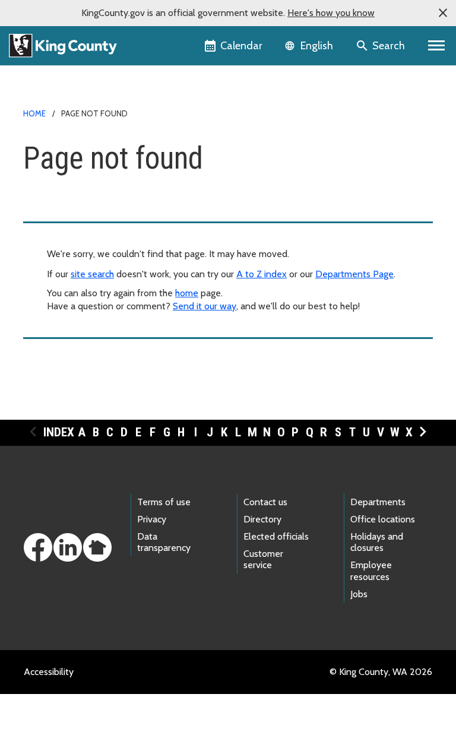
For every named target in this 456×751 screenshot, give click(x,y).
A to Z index (261, 274)
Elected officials (276, 536)
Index (58, 432)
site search (92, 274)
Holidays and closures (376, 542)
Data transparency (164, 542)
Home (34, 113)
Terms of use (164, 502)
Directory (262, 519)
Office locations (382, 519)
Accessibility (49, 671)
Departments (378, 502)
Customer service (263, 559)
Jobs (359, 594)
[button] (443, 13)
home (186, 293)
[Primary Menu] (436, 45)
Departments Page (354, 274)
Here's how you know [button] (331, 12)
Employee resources (371, 570)
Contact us (265, 502)
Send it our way (204, 306)
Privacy (151, 519)
